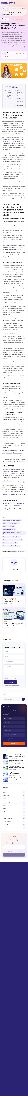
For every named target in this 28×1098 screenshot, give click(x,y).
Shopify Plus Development (7, 926)
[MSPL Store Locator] (21, 1085)
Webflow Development (6, 936)
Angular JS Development (7, 941)
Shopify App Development (7, 929)
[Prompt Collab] (14, 1088)
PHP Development (5, 947)
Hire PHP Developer (5, 995)
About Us (3, 962)
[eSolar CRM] (4, 1085)
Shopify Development (6, 924)
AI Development (5, 901)
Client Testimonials (5, 969)
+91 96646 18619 (12, 1023)
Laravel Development (6, 944)
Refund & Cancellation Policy (7, 977)
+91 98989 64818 (10, 1020)
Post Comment (9, 682)
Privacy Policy (4, 974)
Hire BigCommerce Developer (8, 992)
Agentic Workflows (5, 911)
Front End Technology (6, 952)
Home (3, 8)
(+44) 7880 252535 (8, 1058)
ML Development (5, 904)
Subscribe (14, 854)
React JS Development (6, 939)
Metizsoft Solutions (7, 481)
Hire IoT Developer (5, 984)
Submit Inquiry (13, 743)
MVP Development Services (7, 949)
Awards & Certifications (6, 967)
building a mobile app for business (11, 143)
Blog (14, 8)
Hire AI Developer (5, 987)
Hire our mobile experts (8, 494)
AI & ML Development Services (8, 916)
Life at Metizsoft (4, 964)
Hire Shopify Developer (6, 997)
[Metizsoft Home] (8, 3)
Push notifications (7, 245)
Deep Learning (4, 914)
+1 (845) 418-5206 (8, 1042)
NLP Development (5, 906)
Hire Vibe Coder (4, 1000)
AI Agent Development (6, 909)
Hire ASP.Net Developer (6, 990)
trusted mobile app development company (13, 471)
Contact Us (3, 972)
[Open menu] (25, 2)
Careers (3, 959)
